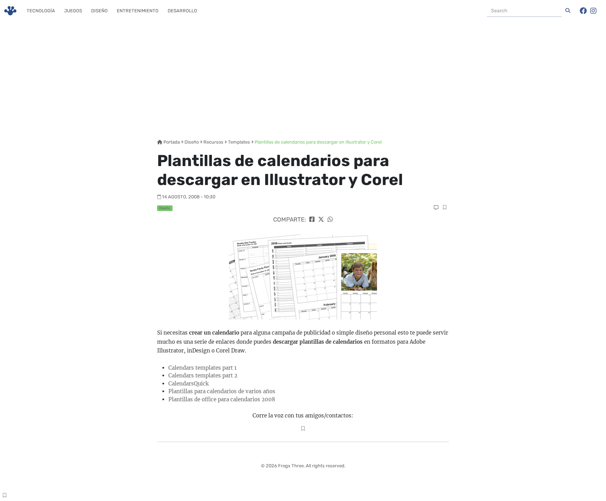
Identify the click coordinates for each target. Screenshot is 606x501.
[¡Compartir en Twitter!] (321, 219)
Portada (171, 142)
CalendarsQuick (188, 383)
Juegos (73, 10)
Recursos (213, 142)
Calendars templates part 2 (202, 375)
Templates (239, 142)
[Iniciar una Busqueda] (567, 11)
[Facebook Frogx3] (583, 11)
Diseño (99, 10)
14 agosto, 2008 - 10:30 (188, 196)
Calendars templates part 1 (202, 367)
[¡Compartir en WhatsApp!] (330, 219)
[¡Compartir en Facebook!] (312, 219)
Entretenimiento (138, 10)
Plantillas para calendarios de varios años (221, 391)
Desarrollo (182, 10)
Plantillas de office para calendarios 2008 (221, 399)
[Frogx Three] (10, 11)
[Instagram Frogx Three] (593, 11)
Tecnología (41, 10)
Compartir (444, 208)
